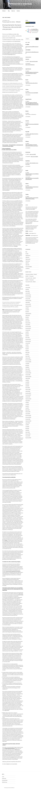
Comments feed (4, 780)
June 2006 (27, 426)
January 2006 (28, 435)
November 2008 (28, 372)
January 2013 (28, 324)
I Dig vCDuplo (28, 261)
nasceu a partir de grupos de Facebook (13, 571)
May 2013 (27, 317)
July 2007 (27, 402)
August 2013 (28, 315)
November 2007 (28, 395)
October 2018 (28, 298)
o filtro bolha (20, 593)
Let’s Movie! (27, 268)
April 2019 (27, 289)
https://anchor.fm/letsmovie (30, 64)
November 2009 (28, 361)
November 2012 (28, 328)
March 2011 (27, 352)
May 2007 (27, 406)
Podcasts (3, 10)
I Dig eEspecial (28, 255)
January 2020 (28, 287)
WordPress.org (4, 782)
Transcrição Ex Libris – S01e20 (31, 281)
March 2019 (28, 291)
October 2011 (28, 343)
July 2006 (27, 424)
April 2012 (27, 335)
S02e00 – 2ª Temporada (30, 279)
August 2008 (28, 378)
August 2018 (28, 302)
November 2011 (28, 341)
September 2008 (28, 376)
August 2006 (28, 422)
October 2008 (28, 374)
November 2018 (28, 296)
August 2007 (28, 400)
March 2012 (27, 337)
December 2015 (28, 304)
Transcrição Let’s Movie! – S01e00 (31, 274)
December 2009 (28, 359)
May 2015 (27, 311)
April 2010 (27, 354)
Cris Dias (16, 246)
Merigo (6, 540)
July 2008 (27, 380)
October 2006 (28, 419)
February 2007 (28, 411)
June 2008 (27, 382)
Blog (9, 10)
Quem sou (13, 10)
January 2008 (28, 391)
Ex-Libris (27, 253)
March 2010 (28, 356)
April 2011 (27, 350)
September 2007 (28, 398)
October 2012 (28, 330)
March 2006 (28, 432)
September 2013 (28, 313)
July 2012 (27, 332)
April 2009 (27, 367)
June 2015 (27, 309)
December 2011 (28, 339)
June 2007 (27, 404)
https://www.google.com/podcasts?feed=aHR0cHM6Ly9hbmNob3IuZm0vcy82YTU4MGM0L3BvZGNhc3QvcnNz (32, 103)
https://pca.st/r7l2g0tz (34, 156)
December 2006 (28, 415)
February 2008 (28, 389)
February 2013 (28, 322)
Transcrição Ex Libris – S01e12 (11, 22)
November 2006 (28, 417)
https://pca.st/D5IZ (33, 154)
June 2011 (27, 346)
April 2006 (27, 430)
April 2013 (27, 319)
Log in (3, 776)
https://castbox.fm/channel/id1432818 (32, 92)
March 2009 (28, 369)
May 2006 (27, 428)
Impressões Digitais (20, 4)
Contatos (18, 10)
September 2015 (28, 306)
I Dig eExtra (27, 257)
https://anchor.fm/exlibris (34, 61)
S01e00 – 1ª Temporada (29, 276)
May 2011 (27, 348)
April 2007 (27, 408)
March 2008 (28, 387)
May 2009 (27, 365)
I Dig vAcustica (28, 259)
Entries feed (4, 778)
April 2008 (27, 385)
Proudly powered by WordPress (9, 787)
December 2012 (28, 326)
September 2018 (28, 300)
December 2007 (28, 393)
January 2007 (28, 413)
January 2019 (28, 293)
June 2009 (27, 363)
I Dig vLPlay (27, 264)
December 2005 (28, 437)
